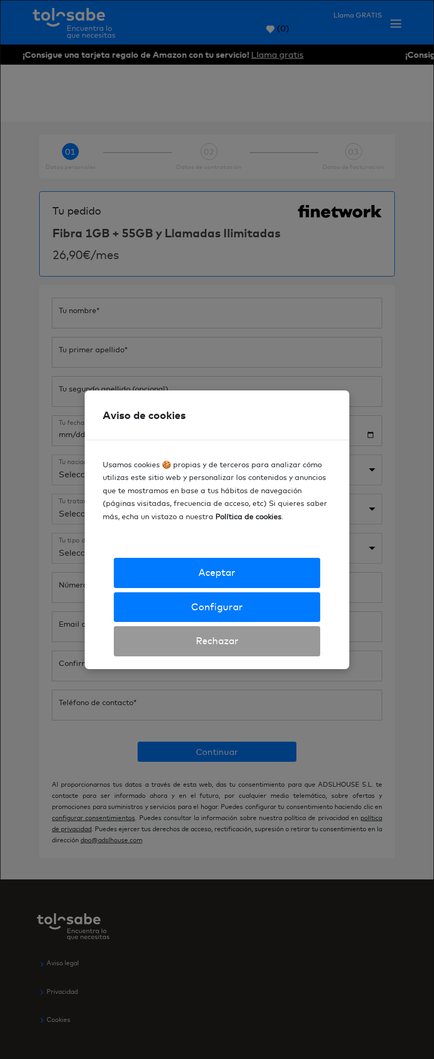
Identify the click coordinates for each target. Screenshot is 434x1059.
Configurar (217, 607)
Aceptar (217, 572)
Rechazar (217, 641)
